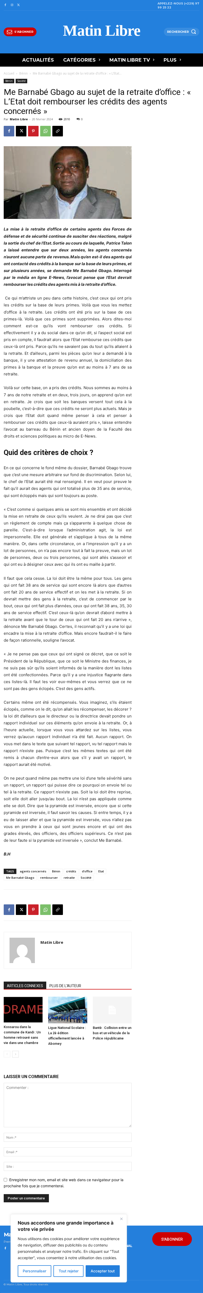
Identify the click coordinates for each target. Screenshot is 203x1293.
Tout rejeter (69, 1271)
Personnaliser (34, 1271)
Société (21, 81)
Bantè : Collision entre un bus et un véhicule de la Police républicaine (112, 1033)
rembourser (49, 878)
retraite (69, 878)
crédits (71, 871)
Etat (101, 871)
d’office (87, 871)
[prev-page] (7, 1054)
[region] (69, 1248)
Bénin (23, 73)
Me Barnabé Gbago (20, 878)
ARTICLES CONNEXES (25, 986)
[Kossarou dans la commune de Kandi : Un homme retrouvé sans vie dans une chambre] (23, 1010)
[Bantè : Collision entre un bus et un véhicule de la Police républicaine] (112, 1010)
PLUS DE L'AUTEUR (65, 986)
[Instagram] (12, 5)
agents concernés (33, 871)
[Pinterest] (33, 131)
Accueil (9, 73)
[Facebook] (5, 5)
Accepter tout (103, 1271)
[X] (19, 5)
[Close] (121, 1219)
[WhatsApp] (45, 131)
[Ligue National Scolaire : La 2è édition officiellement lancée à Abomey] (67, 1010)
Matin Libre (19, 119)
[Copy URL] (57, 131)
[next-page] (15, 1054)
